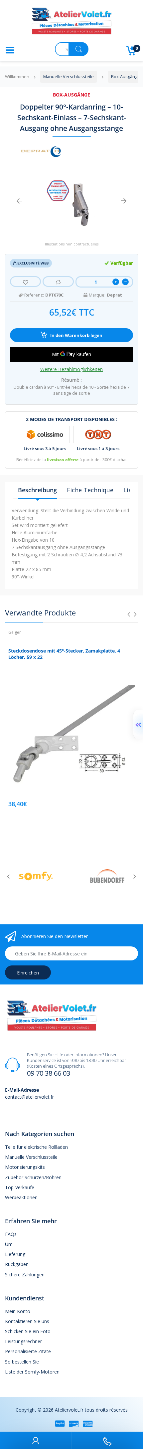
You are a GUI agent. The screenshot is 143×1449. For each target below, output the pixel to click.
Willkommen (17, 76)
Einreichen (28, 972)
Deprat (114, 295)
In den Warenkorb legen (75, 335)
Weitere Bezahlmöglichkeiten (71, 369)
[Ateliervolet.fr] (71, 23)
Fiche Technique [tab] (90, 490)
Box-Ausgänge (71, 95)
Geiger (14, 632)
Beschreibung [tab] (37, 490)
